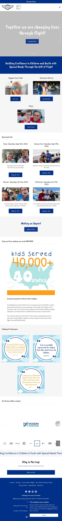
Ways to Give (31, 229)
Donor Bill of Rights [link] (28, 482)
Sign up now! (31, 472)
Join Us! (15, 99)
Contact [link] (12, 482)
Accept (44, 515)
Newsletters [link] (32, 485)
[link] (11, 7)
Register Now (15, 175)
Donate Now (32, 41)
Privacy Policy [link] (23, 485)
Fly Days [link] (18, 482)
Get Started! (46, 99)
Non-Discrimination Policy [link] (44, 482)
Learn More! (31, 127)
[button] (59, 7)
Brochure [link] (40, 485)
